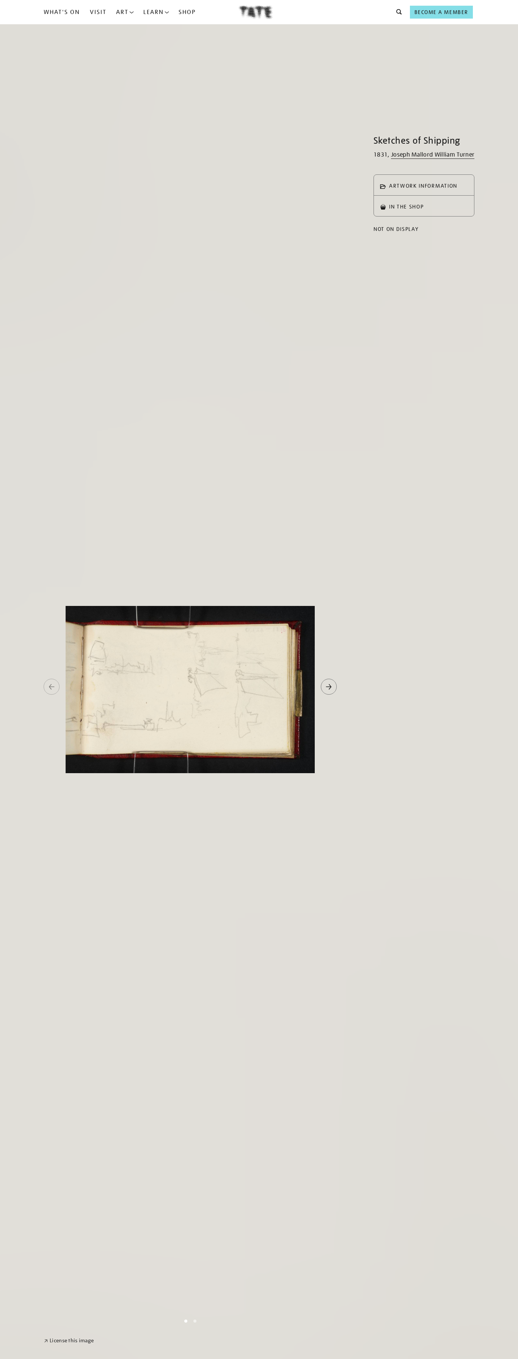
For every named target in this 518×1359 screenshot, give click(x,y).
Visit (98, 12)
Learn (153, 12)
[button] (397, 12)
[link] (69, 1340)
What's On (62, 12)
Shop (187, 12)
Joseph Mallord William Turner (432, 154)
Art (122, 12)
